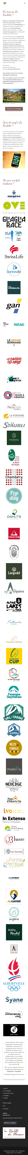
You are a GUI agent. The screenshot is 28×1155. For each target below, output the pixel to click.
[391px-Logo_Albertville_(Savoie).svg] (14, 991)
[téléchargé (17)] (14, 409)
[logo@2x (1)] (14, 701)
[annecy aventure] (14, 387)
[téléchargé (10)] (14, 560)
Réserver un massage (14, 109)
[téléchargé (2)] (14, 313)
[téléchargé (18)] (14, 755)
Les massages (7, 1090)
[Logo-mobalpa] (14, 294)
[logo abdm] (14, 682)
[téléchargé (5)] (14, 630)
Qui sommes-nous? (8, 1093)
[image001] (14, 854)
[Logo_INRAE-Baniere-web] (14, 332)
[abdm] (14, 368)
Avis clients (5, 1108)
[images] (14, 349)
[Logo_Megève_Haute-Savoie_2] (14, 198)
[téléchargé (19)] (14, 792)
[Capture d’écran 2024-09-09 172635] (14, 1021)
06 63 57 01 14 (6, 1115)
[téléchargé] (14, 444)
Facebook (18, 137)
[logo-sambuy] (14, 736)
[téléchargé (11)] (14, 258)
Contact (6, 1098)
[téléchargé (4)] (14, 503)
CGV (4, 1106)
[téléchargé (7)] (14, 484)
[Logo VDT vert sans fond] (14, 720)
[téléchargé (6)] (14, 400)
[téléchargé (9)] (14, 213)
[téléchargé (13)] (14, 227)
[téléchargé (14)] (14, 813)
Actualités (6, 1095)
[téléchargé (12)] (14, 419)
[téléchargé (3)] (14, 427)
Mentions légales (7, 1103)
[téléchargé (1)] (14, 242)
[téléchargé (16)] (14, 822)
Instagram (5, 139)
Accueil (5, 1088)
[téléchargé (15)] (14, 845)
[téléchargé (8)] (14, 277)
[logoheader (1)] (14, 830)
